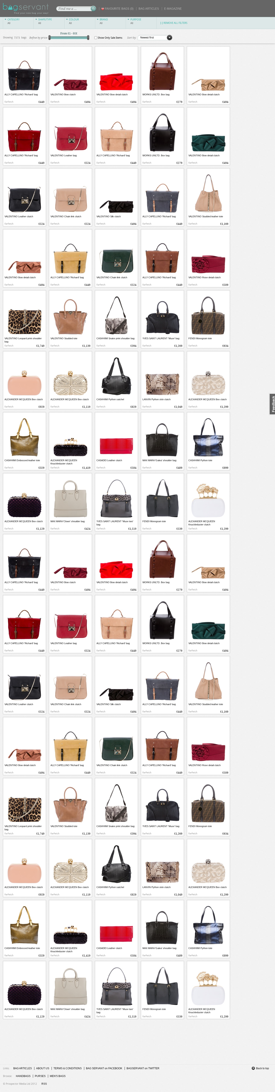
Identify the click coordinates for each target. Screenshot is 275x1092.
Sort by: (131, 37)
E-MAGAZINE (173, 8)
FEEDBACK (272, 404)
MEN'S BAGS (58, 1076)
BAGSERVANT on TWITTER (143, 1068)
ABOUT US (42, 1068)
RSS (44, 1083)
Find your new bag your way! (31, 13)
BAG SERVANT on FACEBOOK (104, 1068)
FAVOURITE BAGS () (119, 8)
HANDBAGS (23, 1076)
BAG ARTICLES (149, 8)
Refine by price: (38, 37)
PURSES (40, 1076)
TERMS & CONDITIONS (67, 1068)
